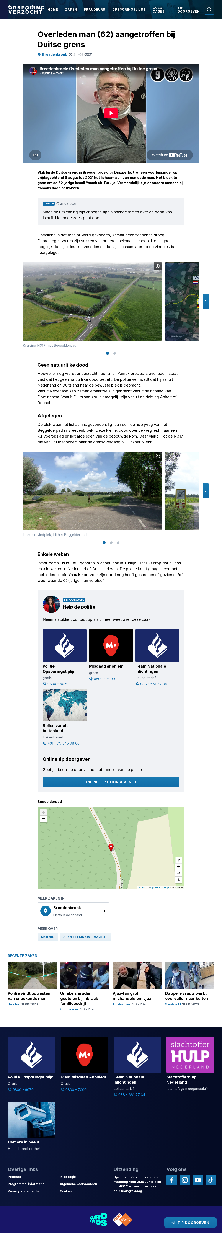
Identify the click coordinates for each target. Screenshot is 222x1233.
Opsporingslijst (129, 9)
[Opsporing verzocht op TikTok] (211, 1180)
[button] (206, 301)
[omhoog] (178, 860)
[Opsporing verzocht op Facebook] (171, 1180)
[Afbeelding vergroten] (158, 266)
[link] (73, 910)
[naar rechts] (178, 873)
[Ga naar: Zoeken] (209, 10)
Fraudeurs (94, 9)
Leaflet (142, 887)
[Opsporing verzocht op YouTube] (198, 1180)
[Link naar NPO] (122, 1219)
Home (53, 9)
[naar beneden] (178, 880)
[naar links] (178, 867)
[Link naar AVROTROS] (98, 1219)
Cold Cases (159, 9)
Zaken (71, 9)
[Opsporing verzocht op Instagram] (185, 1180)
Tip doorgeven (189, 9)
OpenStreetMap (159, 887)
